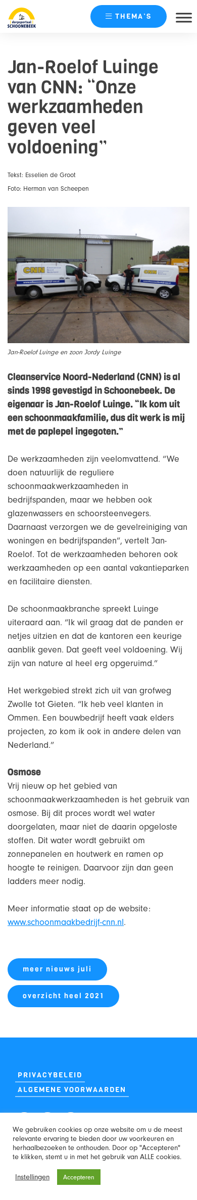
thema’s (133, 16)
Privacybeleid (50, 1075)
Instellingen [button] (32, 1177)
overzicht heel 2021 (63, 996)
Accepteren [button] (78, 1177)
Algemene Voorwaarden (72, 1090)
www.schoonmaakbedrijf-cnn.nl (66, 922)
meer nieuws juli (57, 969)
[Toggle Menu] (184, 17)
